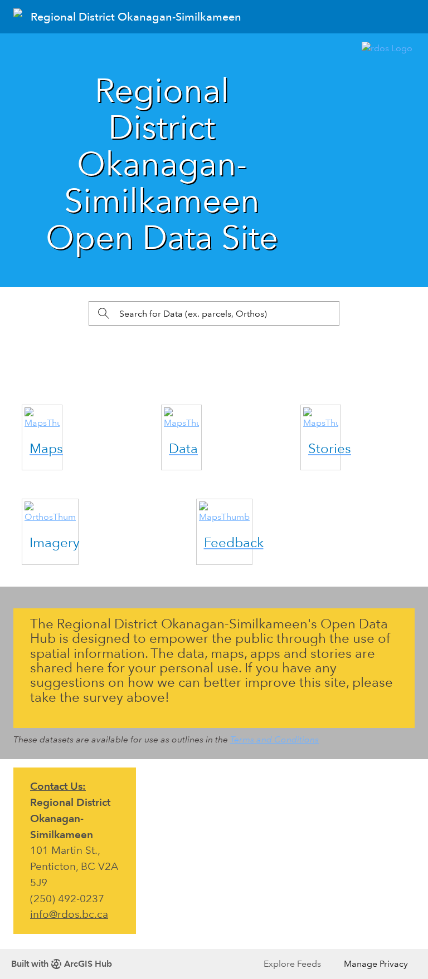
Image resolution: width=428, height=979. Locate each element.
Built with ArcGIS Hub (61, 963)
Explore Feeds (292, 963)
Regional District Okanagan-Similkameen (136, 16)
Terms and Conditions (274, 739)
